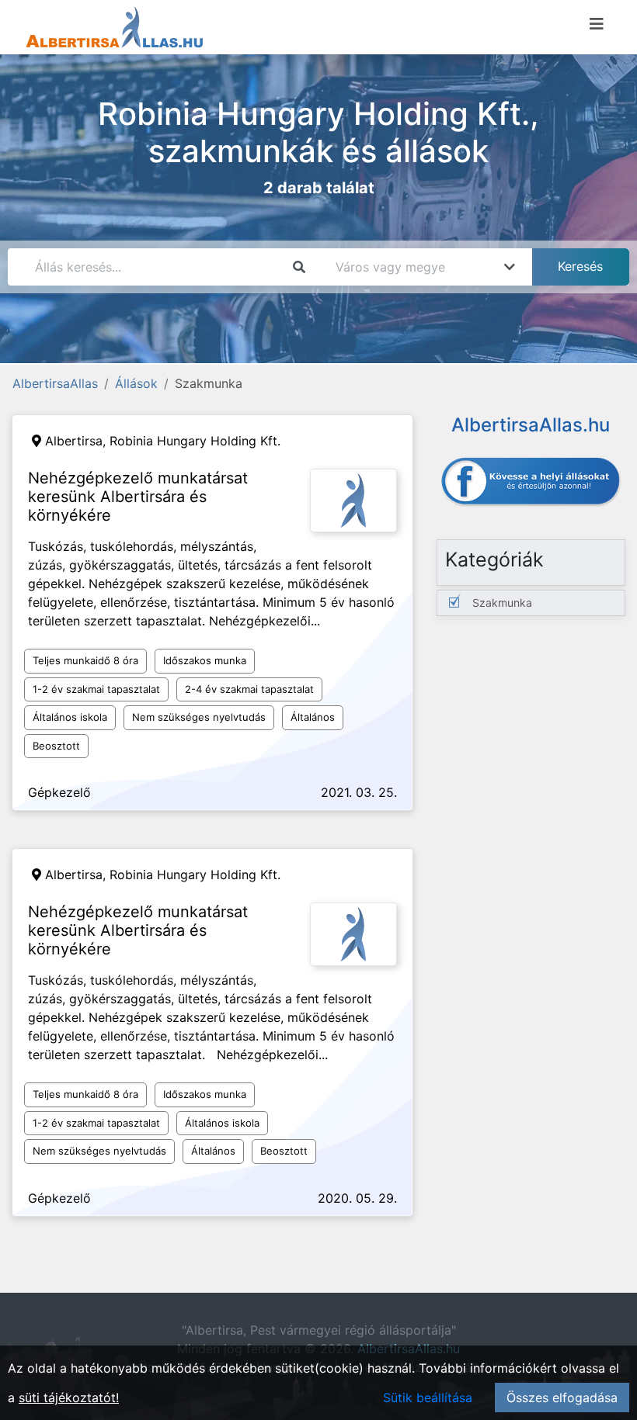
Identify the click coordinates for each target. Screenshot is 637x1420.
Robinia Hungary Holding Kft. (195, 441)
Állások (136, 383)
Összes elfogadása (562, 1397)
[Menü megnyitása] (597, 24)
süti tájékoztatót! (69, 1397)
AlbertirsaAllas (55, 383)
